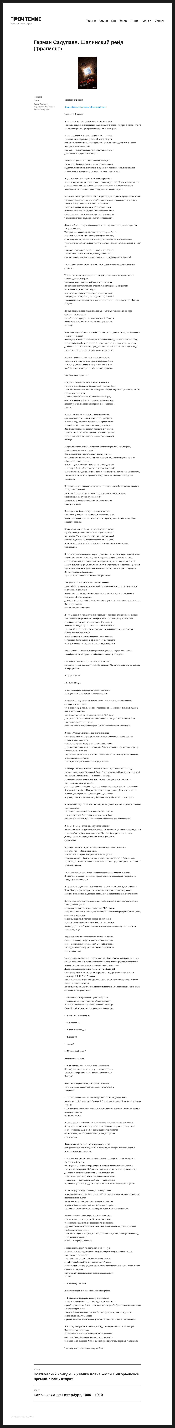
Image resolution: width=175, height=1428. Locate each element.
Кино (113, 20)
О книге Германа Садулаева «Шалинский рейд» (85, 107)
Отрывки (103, 20)
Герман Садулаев (40, 104)
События (147, 20)
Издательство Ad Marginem (44, 107)
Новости (135, 20)
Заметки (123, 20)
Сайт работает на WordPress (23, 1417)
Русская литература (41, 109)
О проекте (159, 20)
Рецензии (91, 20)
